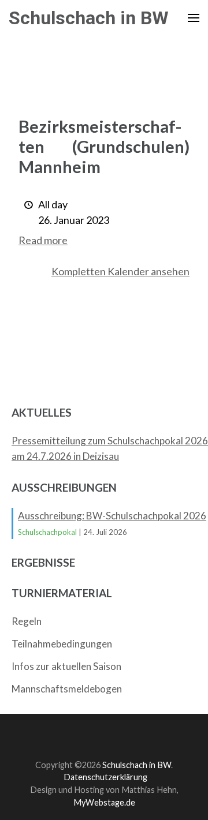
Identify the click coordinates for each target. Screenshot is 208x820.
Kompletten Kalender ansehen (120, 271)
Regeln (27, 621)
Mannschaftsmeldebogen (67, 689)
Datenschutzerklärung (105, 777)
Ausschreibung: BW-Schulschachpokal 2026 (112, 516)
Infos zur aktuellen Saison (66, 666)
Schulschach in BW (89, 18)
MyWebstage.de (104, 802)
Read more (43, 240)
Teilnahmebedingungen (62, 644)
